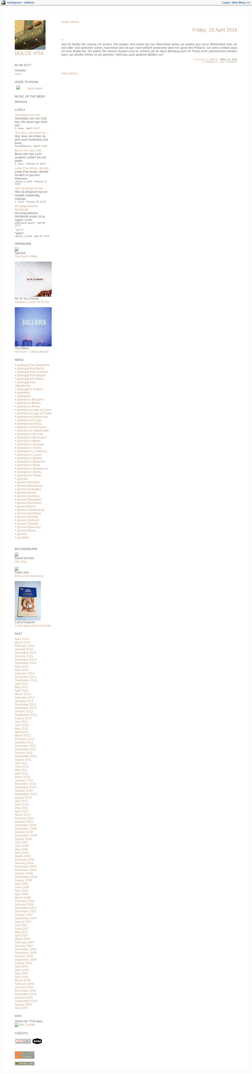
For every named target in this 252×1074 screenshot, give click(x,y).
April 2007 (22, 935)
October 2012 (24, 711)
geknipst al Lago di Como (34, 410)
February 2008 (24, 901)
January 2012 (24, 742)
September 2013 (26, 680)
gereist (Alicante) (28, 482)
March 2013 (23, 694)
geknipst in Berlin (28, 441)
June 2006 (22, 970)
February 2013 (24, 697)
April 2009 (22, 853)
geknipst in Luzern (29, 454)
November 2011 (25, 749)
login (18, 74)
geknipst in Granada (30, 444)
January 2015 (24, 656)
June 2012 (22, 725)
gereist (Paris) (26, 506)
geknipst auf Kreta (29, 423)
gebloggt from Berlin (30, 368)
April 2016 (22, 639)
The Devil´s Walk (26, 256)
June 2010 (22, 804)
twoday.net (14, 2)
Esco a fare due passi (29, 576)
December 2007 (25, 908)
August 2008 (23, 880)
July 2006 (21, 966)
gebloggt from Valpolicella (25, 384)
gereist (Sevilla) (27, 517)
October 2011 (24, 753)
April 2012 (22, 732)
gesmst (22, 534)
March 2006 (23, 980)
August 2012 (23, 718)
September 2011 (26, 756)
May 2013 (21, 687)
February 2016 (24, 646)
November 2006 (25, 953)
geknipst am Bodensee (32, 417)
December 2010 (25, 784)
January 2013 (24, 701)
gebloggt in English (30, 389)
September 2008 (26, 877)
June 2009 (22, 846)
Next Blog (238, 2)
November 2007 (25, 911)
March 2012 (23, 735)
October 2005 (24, 997)
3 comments (209, 62)
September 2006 (26, 959)
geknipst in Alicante (30, 434)
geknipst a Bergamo (30, 399)
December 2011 (25, 746)
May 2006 (21, 973)
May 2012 (21, 728)
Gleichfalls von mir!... (28, 115)
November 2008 (25, 870)
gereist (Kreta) (26, 492)
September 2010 (26, 794)
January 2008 (24, 904)
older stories (69, 73)
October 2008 (24, 873)
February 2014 (24, 673)
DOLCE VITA (29, 53)
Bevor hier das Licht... (29, 150)
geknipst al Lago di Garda (34, 413)
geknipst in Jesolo (29, 448)
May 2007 (21, 932)
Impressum (35, 88)
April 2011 (21, 773)
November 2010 (25, 787)
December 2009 (25, 825)
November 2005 (25, 994)
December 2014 (25, 659)
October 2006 (24, 956)
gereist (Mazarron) (29, 499)
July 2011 (21, 763)
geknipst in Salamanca (32, 468)
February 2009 (24, 859)
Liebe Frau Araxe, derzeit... (32, 168)
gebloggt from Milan (30, 379)
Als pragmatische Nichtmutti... (26, 207)
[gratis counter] (25, 1024)
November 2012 (25, 708)
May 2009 (21, 849)
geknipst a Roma (28, 406)
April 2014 (22, 670)
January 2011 (24, 780)
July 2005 (21, 1008)
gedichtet (23, 392)
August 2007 (23, 921)
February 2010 (24, 818)
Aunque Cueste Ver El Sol (32, 302)
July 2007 (21, 925)
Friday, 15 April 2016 (214, 30)
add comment (228, 62)
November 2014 (25, 663)
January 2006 (24, 987)
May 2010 (21, 808)
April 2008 (22, 894)
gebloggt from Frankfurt (32, 372)
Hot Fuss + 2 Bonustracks (32, 351)
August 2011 (23, 759)
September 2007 (26, 918)
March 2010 (23, 815)
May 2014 (21, 666)
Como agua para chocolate (33, 625)
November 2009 (25, 828)
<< (248, 2)
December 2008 (25, 866)
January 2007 (24, 946)
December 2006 (25, 949)
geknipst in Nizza (28, 465)
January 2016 (24, 649)
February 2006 (24, 984)
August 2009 (23, 839)
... (62, 39)
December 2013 (25, 677)
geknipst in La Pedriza (32, 451)
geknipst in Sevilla (29, 472)
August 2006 (23, 963)
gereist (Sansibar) (29, 513)
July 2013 (21, 684)
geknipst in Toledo (29, 475)
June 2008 (22, 887)
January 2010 (24, 821)
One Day (21, 561)
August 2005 (23, 1004)
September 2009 (26, 835)
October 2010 (24, 790)
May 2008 (21, 890)
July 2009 (21, 842)
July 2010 (21, 801)
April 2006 (22, 977)
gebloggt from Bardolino (33, 365)
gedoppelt (24, 396)
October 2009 (24, 832)
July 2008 (21, 884)
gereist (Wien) (26, 530)
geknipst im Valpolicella (33, 430)
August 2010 (23, 797)
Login (226, 2)
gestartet (23, 537)
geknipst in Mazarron (31, 461)
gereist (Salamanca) (30, 510)
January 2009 (24, 863)
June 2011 (22, 766)
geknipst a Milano (29, 403)
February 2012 (24, 739)
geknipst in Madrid (29, 458)
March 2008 (23, 897)
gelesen (22, 479)
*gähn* (19, 230)
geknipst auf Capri (29, 420)
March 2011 (23, 777)
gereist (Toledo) (27, 523)
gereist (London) (28, 496)
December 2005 (25, 990)
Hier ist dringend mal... (30, 188)
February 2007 (24, 942)
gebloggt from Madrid (31, 375)
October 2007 (24, 915)
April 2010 (22, 811)
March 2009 (23, 856)
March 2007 (23, 939)
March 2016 (23, 642)
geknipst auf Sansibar (31, 427)
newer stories (70, 22)
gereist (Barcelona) (30, 485)
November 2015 (25, 652)
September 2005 (26, 1001)
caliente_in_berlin (205, 59)
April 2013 (22, 690)
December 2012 (25, 704)
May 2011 (21, 770)
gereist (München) (29, 503)
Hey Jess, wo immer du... (31, 132)
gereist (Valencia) (29, 527)
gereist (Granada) (29, 489)
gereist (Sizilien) (28, 520)
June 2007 (22, 928)
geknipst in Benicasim (32, 437)
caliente (29, 2)
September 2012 (26, 715)
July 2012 (21, 721)
